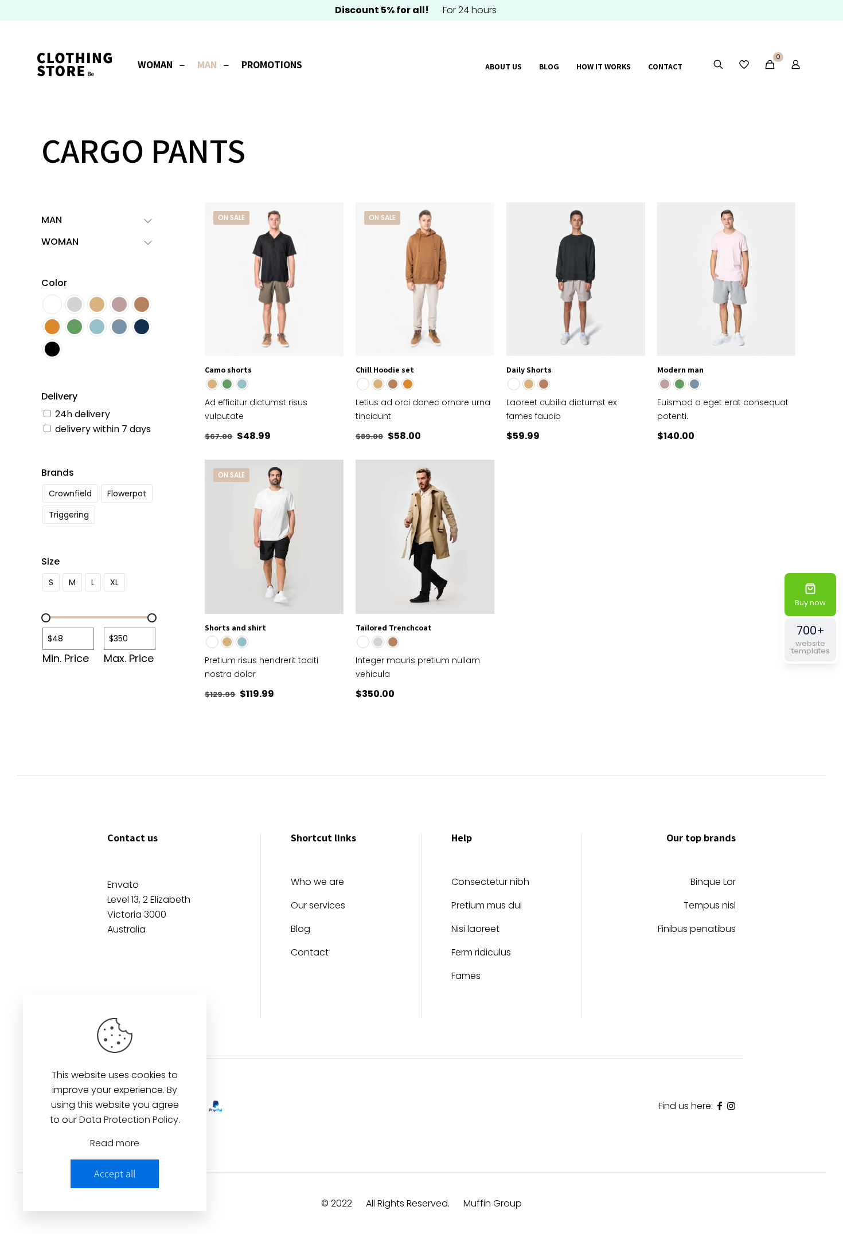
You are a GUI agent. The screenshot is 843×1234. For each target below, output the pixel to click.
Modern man (680, 370)
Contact (310, 953)
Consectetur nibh (490, 882)
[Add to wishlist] (327, 243)
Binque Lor (713, 882)
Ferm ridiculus (481, 953)
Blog (300, 929)
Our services (318, 906)
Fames (466, 976)
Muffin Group (492, 1203)
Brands (57, 472)
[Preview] (327, 267)
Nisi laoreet (475, 929)
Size (50, 561)
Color (54, 282)
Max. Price (129, 658)
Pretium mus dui (486, 906)
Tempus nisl (710, 906)
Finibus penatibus (697, 929)
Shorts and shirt (235, 627)
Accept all (114, 1173)
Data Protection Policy (128, 1119)
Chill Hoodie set (385, 370)
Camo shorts (228, 370)
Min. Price (65, 658)
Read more (114, 1143)
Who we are (317, 882)
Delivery (59, 396)
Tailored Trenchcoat (394, 627)
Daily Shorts (529, 370)
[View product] (327, 218)
